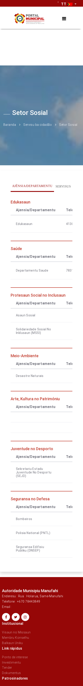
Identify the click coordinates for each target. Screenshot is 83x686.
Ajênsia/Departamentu (32, 186)
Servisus (63, 186)
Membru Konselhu (15, 637)
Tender (7, 667)
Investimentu (11, 662)
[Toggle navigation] (64, 19)
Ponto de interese (15, 657)
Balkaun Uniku (12, 643)
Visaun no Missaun (16, 632)
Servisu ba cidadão (37, 124)
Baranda (9, 124)
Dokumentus (11, 673)
